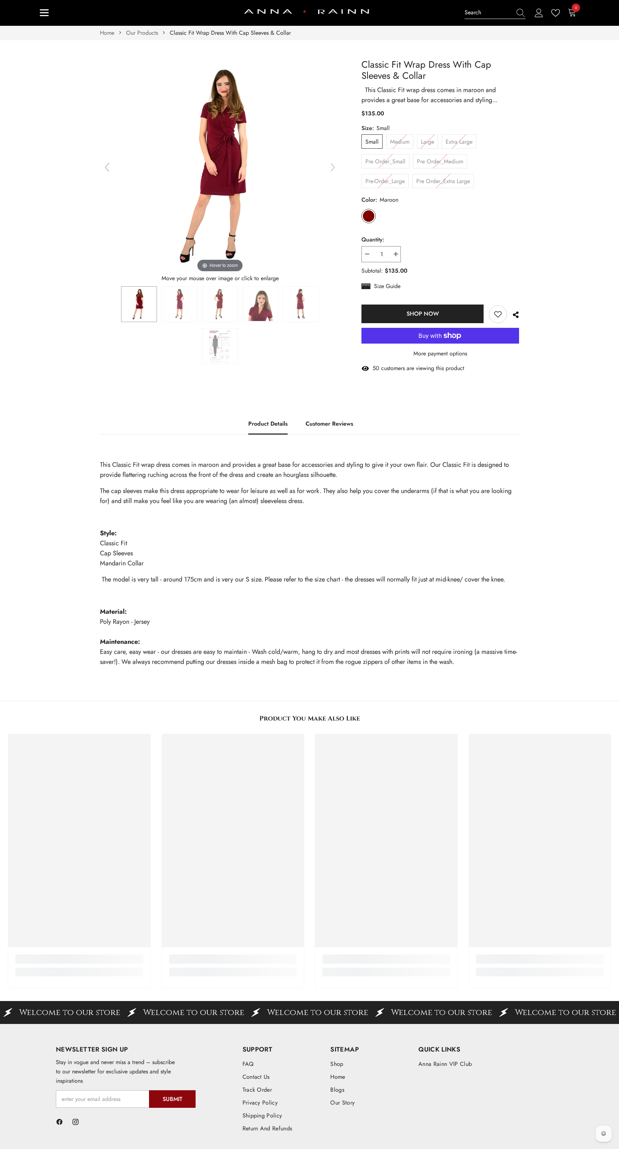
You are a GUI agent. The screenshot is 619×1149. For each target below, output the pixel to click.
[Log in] (538, 13)
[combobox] (488, 12)
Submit (172, 1099)
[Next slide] (333, 167)
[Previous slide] (107, 167)
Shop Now (423, 314)
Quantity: (372, 239)
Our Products (142, 33)
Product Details (268, 424)
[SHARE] (513, 314)
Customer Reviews (329, 424)
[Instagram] (75, 1121)
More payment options (440, 353)
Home (107, 33)
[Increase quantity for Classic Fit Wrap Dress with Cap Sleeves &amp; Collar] (395, 254)
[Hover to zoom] (220, 166)
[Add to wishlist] (498, 314)
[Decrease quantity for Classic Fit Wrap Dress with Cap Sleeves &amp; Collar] (366, 254)
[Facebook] (59, 1121)
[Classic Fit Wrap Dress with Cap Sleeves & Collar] (139, 304)
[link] (79, 959)
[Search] (495, 12)
